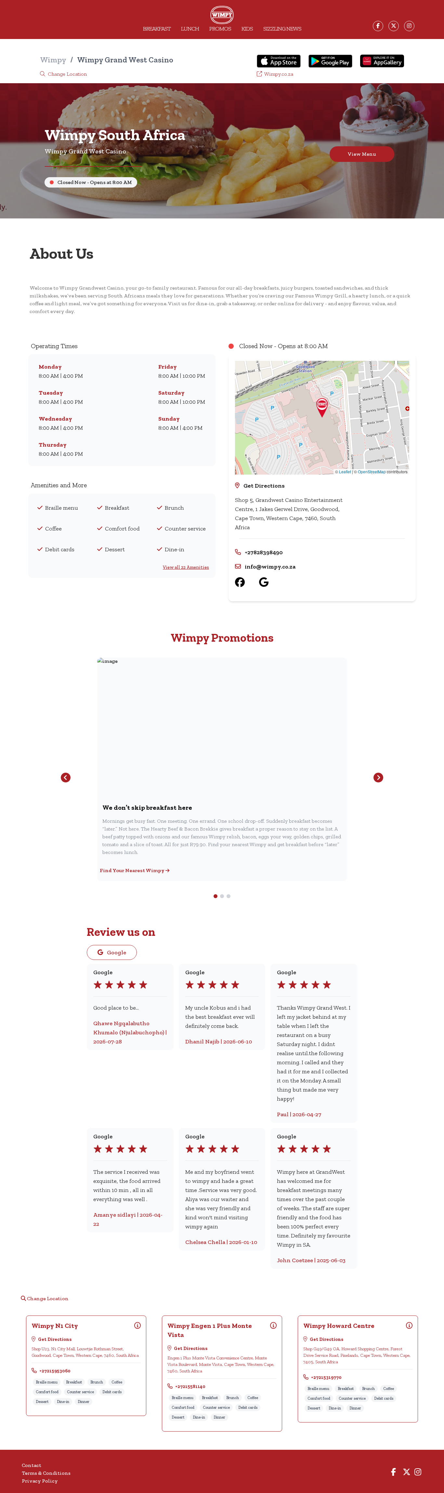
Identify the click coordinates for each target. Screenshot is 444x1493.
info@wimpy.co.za (270, 566)
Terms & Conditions (46, 1473)
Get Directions (264, 485)
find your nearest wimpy (132, 870)
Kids (247, 28)
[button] (322, 408)
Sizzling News (282, 28)
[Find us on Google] (271, 582)
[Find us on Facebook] (247, 582)
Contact (31, 1465)
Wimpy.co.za (278, 74)
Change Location (66, 74)
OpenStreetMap (372, 471)
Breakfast (157, 28)
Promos (220, 28)
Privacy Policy (40, 1481)
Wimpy (53, 59)
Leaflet (345, 471)
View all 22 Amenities (186, 567)
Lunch (190, 28)
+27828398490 (264, 552)
